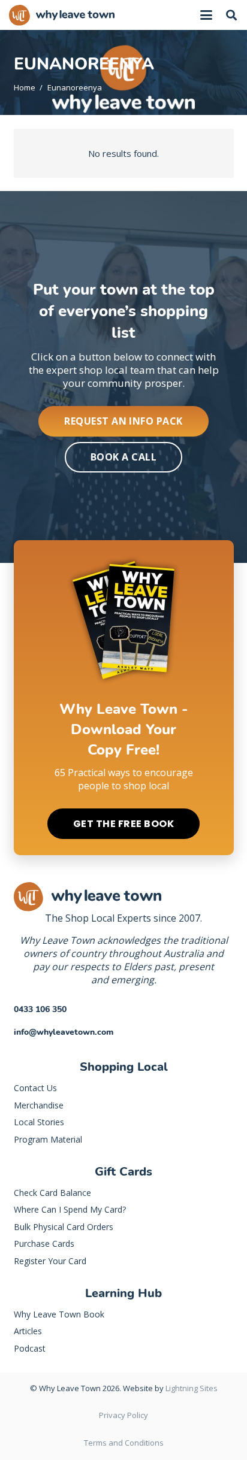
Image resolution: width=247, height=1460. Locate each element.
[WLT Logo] (62, 15)
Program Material (48, 1139)
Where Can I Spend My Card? (70, 1209)
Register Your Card (50, 1261)
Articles (28, 1331)
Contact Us (35, 1088)
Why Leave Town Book (59, 1314)
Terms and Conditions (124, 1442)
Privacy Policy (123, 1415)
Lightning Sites (191, 1388)
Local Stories (39, 1122)
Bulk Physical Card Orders (63, 1226)
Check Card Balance (52, 1192)
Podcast (30, 1348)
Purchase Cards (44, 1243)
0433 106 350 (40, 1009)
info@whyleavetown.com (63, 1032)
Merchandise (39, 1105)
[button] (206, 15)
